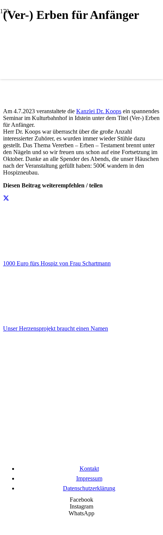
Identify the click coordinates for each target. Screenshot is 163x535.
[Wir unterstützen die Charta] (81, 457)
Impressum (89, 478)
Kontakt (89, 468)
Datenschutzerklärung (89, 488)
